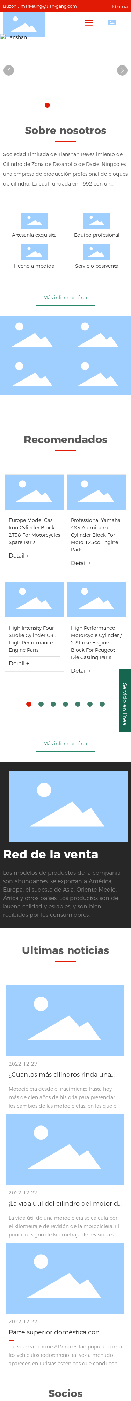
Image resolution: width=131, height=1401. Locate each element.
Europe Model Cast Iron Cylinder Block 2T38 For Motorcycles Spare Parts (34, 495)
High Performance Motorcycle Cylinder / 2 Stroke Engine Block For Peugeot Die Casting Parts (96, 643)
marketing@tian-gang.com (49, 6)
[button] (47, 105)
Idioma (120, 6)
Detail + (19, 555)
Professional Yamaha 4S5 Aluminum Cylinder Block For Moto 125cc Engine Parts (96, 535)
